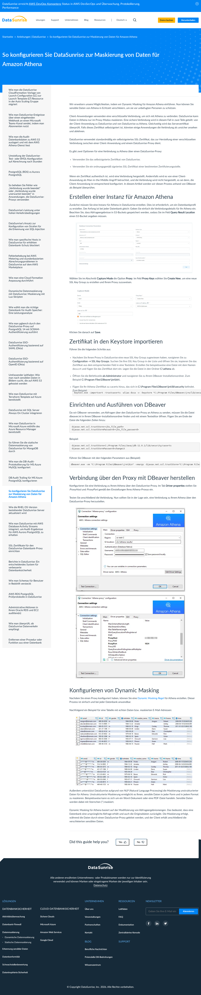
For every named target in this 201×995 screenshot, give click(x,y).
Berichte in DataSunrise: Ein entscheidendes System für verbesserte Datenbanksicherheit (24, 566)
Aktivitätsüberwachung (13, 917)
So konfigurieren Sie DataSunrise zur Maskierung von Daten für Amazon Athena (27, 494)
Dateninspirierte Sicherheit (15, 972)
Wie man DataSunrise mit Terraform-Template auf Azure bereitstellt (25, 397)
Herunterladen (188, 20)
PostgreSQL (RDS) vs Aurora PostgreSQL (24, 173)
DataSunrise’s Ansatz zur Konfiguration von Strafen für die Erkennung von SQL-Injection (27, 226)
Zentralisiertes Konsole (129, 933)
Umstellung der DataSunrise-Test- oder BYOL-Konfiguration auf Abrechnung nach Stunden (25, 159)
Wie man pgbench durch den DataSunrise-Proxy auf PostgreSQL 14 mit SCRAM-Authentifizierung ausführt (24, 327)
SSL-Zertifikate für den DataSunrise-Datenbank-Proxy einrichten (26, 548)
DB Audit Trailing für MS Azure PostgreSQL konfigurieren (25, 479)
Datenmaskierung (10, 932)
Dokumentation (126, 925)
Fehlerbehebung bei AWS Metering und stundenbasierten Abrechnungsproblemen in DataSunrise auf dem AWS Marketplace (26, 262)
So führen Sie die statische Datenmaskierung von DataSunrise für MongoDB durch (23, 447)
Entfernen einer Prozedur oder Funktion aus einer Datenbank (25, 641)
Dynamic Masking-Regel (151, 698)
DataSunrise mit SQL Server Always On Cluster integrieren (25, 411)
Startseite (7, 37)
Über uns (89, 909)
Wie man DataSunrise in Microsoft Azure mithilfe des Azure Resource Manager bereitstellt (24, 427)
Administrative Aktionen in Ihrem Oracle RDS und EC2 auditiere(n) (23, 610)
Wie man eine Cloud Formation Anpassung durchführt (26, 279)
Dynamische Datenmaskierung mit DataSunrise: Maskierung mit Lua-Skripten (27, 294)
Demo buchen (166, 20)
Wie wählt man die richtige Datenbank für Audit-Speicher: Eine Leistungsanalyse (25, 310)
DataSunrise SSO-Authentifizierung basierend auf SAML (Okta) (26, 345)
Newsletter (154, 901)
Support (55, 20)
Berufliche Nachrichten (96, 949)
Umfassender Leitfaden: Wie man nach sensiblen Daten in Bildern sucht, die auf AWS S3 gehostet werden (25, 379)
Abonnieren (188, 911)
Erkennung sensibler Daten (15, 949)
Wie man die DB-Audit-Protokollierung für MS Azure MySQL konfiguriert (25, 464)
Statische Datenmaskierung (18, 942)
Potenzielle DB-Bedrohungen (99, 957)
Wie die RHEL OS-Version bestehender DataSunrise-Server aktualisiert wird (26, 510)
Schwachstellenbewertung (15, 965)
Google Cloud (46, 940)
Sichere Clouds (47, 917)
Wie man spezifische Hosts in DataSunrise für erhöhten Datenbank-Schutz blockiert (25, 243)
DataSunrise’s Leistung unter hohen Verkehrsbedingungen (24, 211)
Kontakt (88, 933)
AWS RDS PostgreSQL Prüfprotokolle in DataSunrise (25, 595)
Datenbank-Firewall (11, 924)
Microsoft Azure (48, 924)
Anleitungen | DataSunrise (31, 37)
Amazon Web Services (51, 932)
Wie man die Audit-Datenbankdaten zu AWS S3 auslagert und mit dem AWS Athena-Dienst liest (24, 141)
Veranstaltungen (92, 917)
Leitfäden (123, 909)
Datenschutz (101, 885)
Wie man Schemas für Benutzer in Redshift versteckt (26, 582)
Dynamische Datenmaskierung (19, 937)
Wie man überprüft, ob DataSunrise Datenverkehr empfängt (23, 626)
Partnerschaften (92, 925)
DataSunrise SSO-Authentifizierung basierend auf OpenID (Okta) (26, 361)
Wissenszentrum (93, 965)
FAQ (121, 917)
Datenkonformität (11, 957)
